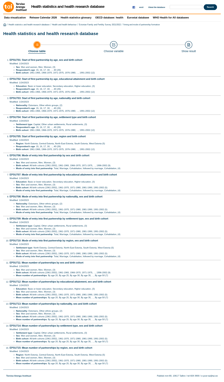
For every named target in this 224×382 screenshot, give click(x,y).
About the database (156, 7)
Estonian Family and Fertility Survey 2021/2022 (100, 25)
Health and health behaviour (64, 25)
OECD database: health (109, 17)
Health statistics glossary (76, 17)
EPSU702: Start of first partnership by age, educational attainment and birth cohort (57, 79)
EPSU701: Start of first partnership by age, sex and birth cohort (46, 60)
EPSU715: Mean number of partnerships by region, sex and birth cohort (51, 348)
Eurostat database (138, 17)
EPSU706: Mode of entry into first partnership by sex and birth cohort (49, 155)
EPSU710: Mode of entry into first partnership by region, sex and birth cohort (54, 240)
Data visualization (15, 17)
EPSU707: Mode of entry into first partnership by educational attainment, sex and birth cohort (63, 174)
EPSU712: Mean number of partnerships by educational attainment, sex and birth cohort (60, 281)
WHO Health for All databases (171, 17)
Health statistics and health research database (29, 25)
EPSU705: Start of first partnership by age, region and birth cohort (48, 136)
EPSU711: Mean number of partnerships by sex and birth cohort (46, 262)
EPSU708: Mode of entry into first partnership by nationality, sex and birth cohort (56, 196)
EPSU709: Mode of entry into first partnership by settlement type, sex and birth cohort (59, 218)
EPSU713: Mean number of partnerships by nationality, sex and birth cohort (53, 303)
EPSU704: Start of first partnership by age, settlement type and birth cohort (53, 117)
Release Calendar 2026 (43, 17)
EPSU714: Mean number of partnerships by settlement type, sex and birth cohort (56, 325)
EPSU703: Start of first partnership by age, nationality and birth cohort (50, 98)
